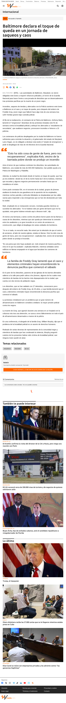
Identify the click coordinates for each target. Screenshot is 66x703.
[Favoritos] (4, 87)
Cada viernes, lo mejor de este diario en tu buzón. (33, 369)
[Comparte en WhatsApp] (17, 87)
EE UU (27, 348)
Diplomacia (51, 1)
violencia (7, 348)
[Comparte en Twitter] (14, 87)
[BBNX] (8, 697)
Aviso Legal (5, 691)
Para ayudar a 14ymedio (14, 18)
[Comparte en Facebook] (10, 87)
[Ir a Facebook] (2, 683)
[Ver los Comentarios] (7, 87)
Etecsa (22, 1)
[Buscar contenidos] (58, 6)
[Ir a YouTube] (25, 683)
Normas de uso (59, 379)
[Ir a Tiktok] (17, 683)
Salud (17, 1)
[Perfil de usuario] (62, 6)
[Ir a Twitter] (6, 683)
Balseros (36, 1)
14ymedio (4, 688)
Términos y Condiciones (30, 691)
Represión (58, 1)
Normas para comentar (30, 688)
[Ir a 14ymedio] (14, 6)
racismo (18, 348)
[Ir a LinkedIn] (21, 683)
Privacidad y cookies (50, 688)
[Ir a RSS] (33, 683)
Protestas (43, 1)
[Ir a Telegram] (14, 683)
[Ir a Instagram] (10, 683)
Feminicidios (29, 1)
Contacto (47, 691)
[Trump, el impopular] (33, 560)
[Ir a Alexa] (29, 683)
